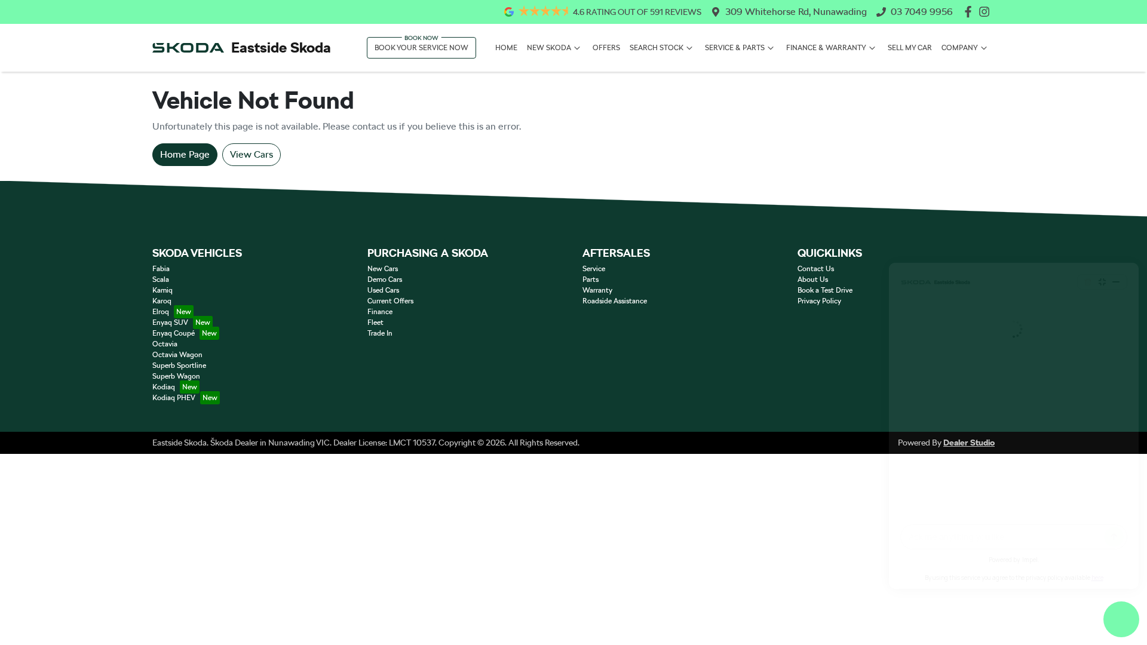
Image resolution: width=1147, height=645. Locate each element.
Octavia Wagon (177, 355)
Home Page (185, 154)
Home (506, 48)
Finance (379, 312)
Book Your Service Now (421, 48)
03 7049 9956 (922, 11)
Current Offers (390, 301)
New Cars (382, 269)
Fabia (161, 269)
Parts (590, 279)
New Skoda (549, 48)
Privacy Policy (819, 301)
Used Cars (383, 290)
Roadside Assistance (614, 301)
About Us (813, 279)
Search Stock (656, 48)
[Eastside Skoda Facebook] (970, 11)
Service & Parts (735, 48)
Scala (160, 279)
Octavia (164, 344)
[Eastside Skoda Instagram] (987, 11)
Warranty (597, 290)
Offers (606, 48)
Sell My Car (910, 48)
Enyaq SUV (170, 322)
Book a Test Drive (825, 290)
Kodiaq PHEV (173, 398)
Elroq (160, 312)
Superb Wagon (176, 376)
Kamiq (162, 290)
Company (959, 48)
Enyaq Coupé (173, 333)
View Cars (251, 154)
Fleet (375, 322)
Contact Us (816, 269)
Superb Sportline (179, 365)
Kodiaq (163, 387)
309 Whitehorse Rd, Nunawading (796, 11)
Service (593, 269)
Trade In (379, 333)
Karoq (161, 301)
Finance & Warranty (826, 48)
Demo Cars (384, 279)
